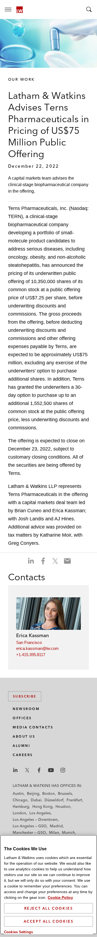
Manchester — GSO (29, 832)
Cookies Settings (18, 932)
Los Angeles (40, 812)
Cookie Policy (60, 897)
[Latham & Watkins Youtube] (51, 770)
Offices (22, 718)
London (19, 812)
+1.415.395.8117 (30, 654)
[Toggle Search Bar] (89, 9)
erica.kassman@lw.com (37, 648)
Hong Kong (42, 806)
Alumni (21, 746)
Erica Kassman (32, 635)
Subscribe (24, 696)
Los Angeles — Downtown (35, 819)
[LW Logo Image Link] (19, 9)
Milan (54, 832)
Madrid (56, 825)
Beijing (33, 793)
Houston (63, 806)
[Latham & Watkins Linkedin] (15, 770)
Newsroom (26, 709)
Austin (18, 793)
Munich (68, 832)
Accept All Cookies (49, 921)
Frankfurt (74, 799)
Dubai (36, 799)
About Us (24, 736)
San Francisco (29, 642)
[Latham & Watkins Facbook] (39, 770)
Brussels (65, 793)
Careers (23, 755)
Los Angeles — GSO (30, 825)
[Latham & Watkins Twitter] (27, 770)
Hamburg (21, 806)
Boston (48, 793)
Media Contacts (33, 727)
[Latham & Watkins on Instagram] (63, 770)
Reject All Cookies (48, 908)
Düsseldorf (53, 799)
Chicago (20, 799)
